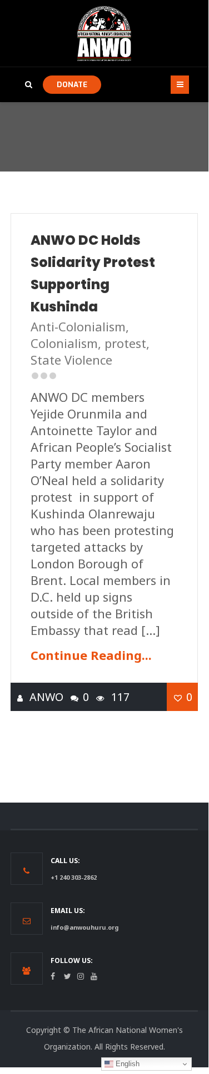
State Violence (71, 359)
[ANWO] (104, 33)
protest (125, 343)
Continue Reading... (91, 655)
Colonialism (64, 343)
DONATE (72, 84)
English (126, 1064)
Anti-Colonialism (78, 326)
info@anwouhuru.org (84, 927)
